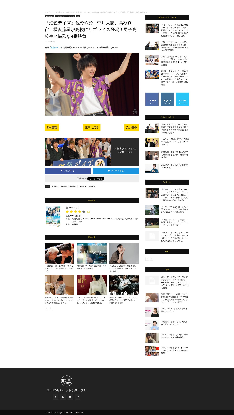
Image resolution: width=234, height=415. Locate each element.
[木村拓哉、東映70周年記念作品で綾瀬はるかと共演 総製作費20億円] (152, 155)
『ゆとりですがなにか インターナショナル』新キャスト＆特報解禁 (174, 350)
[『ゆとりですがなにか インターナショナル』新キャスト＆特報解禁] (152, 351)
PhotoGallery (57, 12)
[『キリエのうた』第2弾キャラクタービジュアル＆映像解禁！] (152, 338)
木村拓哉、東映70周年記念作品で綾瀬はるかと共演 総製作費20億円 (174, 154)
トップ (47, 12)
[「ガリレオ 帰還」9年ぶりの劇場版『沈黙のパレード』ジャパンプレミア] (152, 142)
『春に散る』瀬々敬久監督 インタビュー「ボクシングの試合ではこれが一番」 (59, 268)
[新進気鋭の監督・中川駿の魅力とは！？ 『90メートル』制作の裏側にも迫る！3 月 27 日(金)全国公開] (152, 60)
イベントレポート (61, 16)
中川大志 (55, 186)
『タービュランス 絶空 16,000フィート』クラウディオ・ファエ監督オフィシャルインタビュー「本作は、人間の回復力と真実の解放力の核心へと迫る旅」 (175, 30)
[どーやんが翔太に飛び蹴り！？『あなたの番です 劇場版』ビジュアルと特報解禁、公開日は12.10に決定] (92, 285)
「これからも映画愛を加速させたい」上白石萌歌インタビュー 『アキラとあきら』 (123, 268)
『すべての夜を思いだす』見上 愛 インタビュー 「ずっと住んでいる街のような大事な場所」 (174, 209)
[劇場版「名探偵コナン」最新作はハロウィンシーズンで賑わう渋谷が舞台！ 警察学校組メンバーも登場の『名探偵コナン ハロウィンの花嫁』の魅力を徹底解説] (152, 74)
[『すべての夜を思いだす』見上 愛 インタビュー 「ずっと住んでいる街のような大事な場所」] (152, 210)
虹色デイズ (56, 47)
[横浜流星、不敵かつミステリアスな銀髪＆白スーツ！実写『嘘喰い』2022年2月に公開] (124, 285)
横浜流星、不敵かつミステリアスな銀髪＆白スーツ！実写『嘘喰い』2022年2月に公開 (123, 300)
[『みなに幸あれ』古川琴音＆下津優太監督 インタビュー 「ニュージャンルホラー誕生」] (152, 223)
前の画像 (52, 127)
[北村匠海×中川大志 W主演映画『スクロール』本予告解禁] (92, 253)
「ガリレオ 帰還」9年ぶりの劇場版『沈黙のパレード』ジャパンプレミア (175, 141)
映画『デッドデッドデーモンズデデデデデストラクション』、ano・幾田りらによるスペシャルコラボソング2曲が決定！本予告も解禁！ (175, 282)
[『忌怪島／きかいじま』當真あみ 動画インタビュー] (152, 325)
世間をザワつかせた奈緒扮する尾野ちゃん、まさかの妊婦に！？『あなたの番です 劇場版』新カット (59, 300)
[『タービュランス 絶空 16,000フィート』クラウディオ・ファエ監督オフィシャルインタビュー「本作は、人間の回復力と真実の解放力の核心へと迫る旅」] (152, 28)
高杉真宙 (92, 186)
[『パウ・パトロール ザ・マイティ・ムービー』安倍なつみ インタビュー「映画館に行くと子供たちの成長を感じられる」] (152, 236)
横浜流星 (73, 186)
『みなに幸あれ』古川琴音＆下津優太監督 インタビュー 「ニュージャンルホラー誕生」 (174, 222)
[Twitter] (70, 397)
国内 (78, 16)
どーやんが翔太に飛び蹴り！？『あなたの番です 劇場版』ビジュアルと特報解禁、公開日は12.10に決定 (91, 300)
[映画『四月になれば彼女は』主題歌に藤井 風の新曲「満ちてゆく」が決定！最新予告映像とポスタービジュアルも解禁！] (152, 297)
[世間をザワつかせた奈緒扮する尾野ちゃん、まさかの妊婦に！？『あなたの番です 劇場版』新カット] (59, 285)
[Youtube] (77, 397)
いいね (152, 94)
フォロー (167, 94)
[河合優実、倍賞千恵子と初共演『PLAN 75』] (152, 168)
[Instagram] (63, 397)
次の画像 (131, 127)
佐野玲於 (64, 186)
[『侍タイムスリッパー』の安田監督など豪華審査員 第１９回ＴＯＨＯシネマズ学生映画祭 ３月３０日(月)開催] (152, 45)
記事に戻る (92, 127)
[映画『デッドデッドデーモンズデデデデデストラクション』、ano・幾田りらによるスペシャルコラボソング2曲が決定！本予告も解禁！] (152, 280)
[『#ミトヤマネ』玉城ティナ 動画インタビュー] (152, 312)
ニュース (71, 16)
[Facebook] (55, 397)
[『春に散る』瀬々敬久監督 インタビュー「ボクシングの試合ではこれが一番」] (59, 253)
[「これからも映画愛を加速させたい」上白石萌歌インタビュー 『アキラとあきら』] (124, 253)
